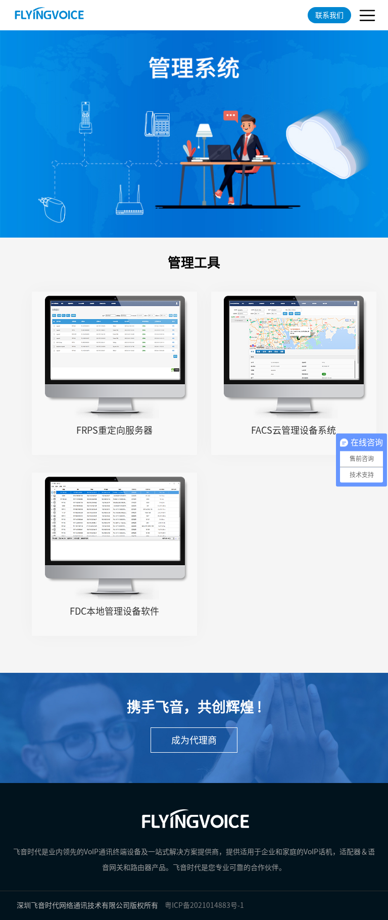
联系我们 (329, 15)
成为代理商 (194, 740)
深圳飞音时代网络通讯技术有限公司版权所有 (87, 905)
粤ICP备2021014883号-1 (204, 905)
